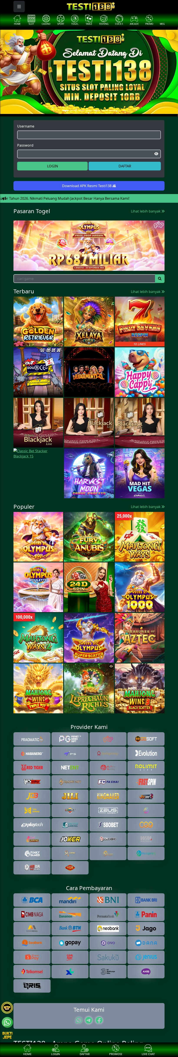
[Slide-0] (65, 110)
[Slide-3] (89, 110)
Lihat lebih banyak (146, 211)
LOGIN (52, 166)
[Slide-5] (104, 110)
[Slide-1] (73, 110)
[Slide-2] (81, 110)
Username (25, 126)
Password (25, 145)
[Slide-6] (112, 110)
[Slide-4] (97, 110)
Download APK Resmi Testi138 (87, 185)
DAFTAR (125, 166)
